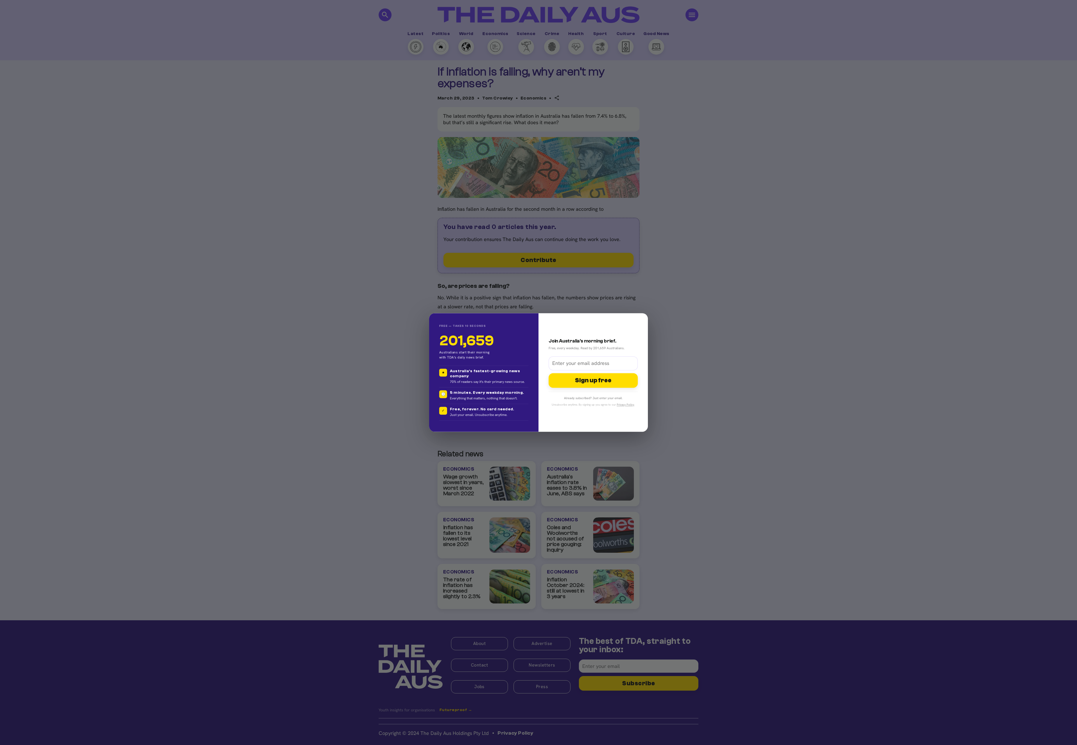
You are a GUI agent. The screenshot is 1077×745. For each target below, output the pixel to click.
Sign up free (593, 380)
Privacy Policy (625, 405)
